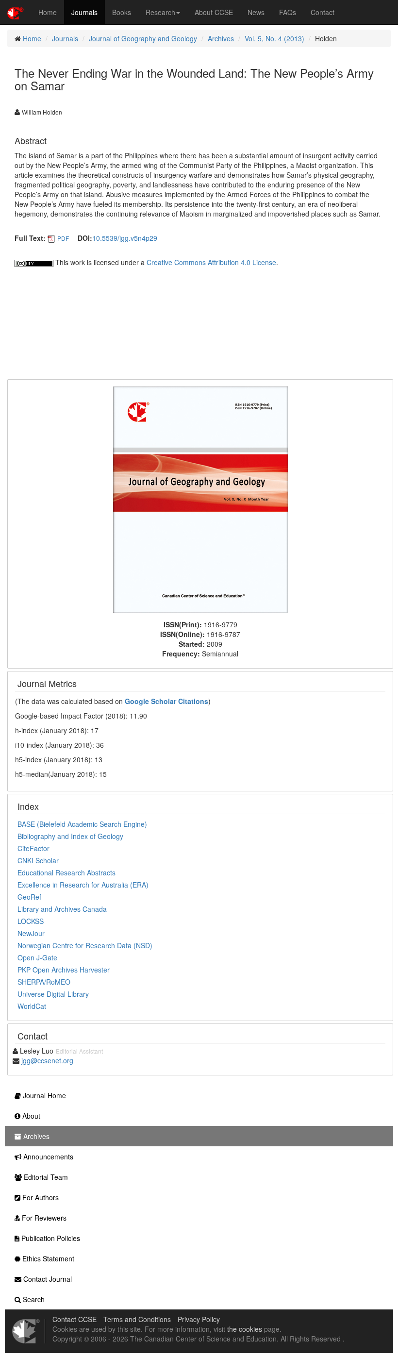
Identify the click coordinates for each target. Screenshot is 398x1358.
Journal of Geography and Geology (143, 38)
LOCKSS (30, 921)
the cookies (244, 1329)
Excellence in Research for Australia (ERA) (83, 884)
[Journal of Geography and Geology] (200, 498)
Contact (322, 12)
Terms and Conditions (137, 1319)
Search (33, 1299)
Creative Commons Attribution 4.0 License (211, 262)
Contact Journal (46, 1279)
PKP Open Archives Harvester (63, 969)
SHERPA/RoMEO (43, 982)
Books (121, 12)
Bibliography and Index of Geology (70, 836)
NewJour (31, 933)
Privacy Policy (199, 1319)
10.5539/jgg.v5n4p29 (124, 238)
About (30, 1116)
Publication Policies (49, 1238)
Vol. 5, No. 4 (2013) (274, 38)
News (256, 12)
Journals (84, 12)
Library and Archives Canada (62, 909)
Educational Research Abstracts (66, 872)
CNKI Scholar (38, 860)
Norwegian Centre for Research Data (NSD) (84, 945)
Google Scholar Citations (166, 701)
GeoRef (29, 897)
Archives (221, 38)
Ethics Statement (47, 1258)
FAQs (287, 12)
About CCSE (214, 12)
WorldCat (31, 1006)
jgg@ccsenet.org (47, 1060)
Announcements (47, 1156)
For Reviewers (43, 1218)
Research (160, 12)
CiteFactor (33, 848)
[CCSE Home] (15, 12)
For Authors (39, 1197)
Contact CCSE (74, 1319)
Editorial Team (45, 1177)
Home (47, 12)
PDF (63, 238)
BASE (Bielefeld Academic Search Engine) (82, 824)
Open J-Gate (37, 957)
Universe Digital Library (53, 994)
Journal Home (43, 1095)
